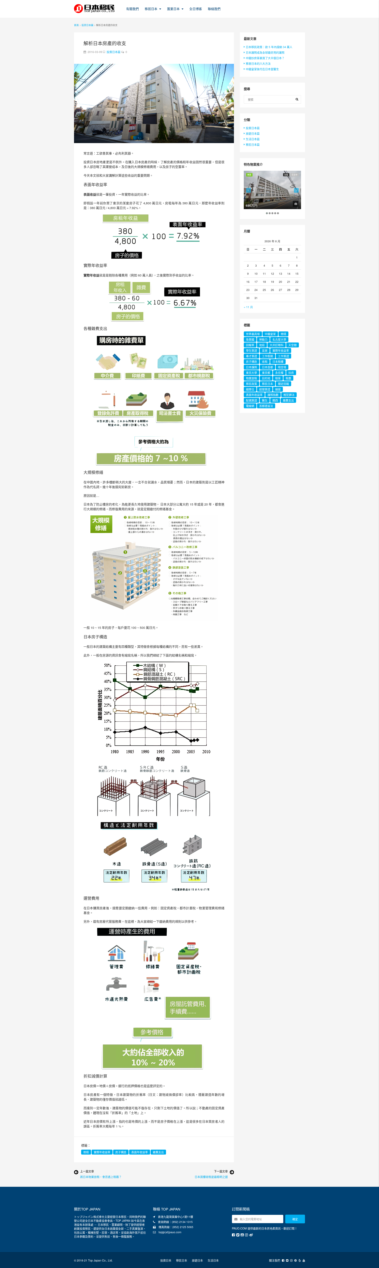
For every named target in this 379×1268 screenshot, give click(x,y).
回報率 (250, 345)
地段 (262, 345)
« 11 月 (248, 307)
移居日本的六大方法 (258, 63)
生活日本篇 (253, 139)
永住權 (279, 373)
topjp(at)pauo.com (170, 1232)
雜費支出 (158, 1152)
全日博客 (195, 9)
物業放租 (251, 378)
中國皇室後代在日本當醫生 (262, 69)
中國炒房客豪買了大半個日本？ (265, 58)
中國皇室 (270, 334)
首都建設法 (266, 406)
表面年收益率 (139, 1152)
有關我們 (132, 9)
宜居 (264, 350)
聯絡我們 (214, 9)
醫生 (264, 400)
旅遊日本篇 (253, 133)
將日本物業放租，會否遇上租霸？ (101, 1177)
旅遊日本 (197, 1260)
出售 (286, 174)
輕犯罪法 (289, 395)
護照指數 (273, 395)
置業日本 (173, 9)
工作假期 (267, 356)
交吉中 (294, 174)
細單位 (250, 389)
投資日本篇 (87, 25)
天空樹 (292, 345)
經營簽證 (264, 389)
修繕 (86, 1152)
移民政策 (251, 384)
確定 (295, 1219)
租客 (278, 378)
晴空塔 (282, 367)
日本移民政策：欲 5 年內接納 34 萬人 (269, 47)
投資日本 (165, 1260)
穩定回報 (283, 384)
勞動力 (263, 339)
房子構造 (120, 1152)
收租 (264, 361)
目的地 (266, 378)
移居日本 (151, 9)
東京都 (266, 373)
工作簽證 (283, 356)
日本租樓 (277, 361)
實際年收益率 (102, 1152)
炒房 (291, 373)
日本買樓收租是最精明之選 (211, 1177)
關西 (275, 400)
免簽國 (250, 339)
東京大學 (251, 373)
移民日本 (267, 384)
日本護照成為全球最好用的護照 (265, 52)
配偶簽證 (251, 400)
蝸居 (278, 389)
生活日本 (213, 1260)
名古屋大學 (279, 339)
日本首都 (267, 367)
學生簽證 (251, 350)
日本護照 (251, 367)
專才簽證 (251, 356)
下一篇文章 (221, 1171)
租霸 (288, 378)
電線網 (250, 406)
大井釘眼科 (276, 345)
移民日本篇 (253, 144)
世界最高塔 (253, 334)
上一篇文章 (87, 1171)
